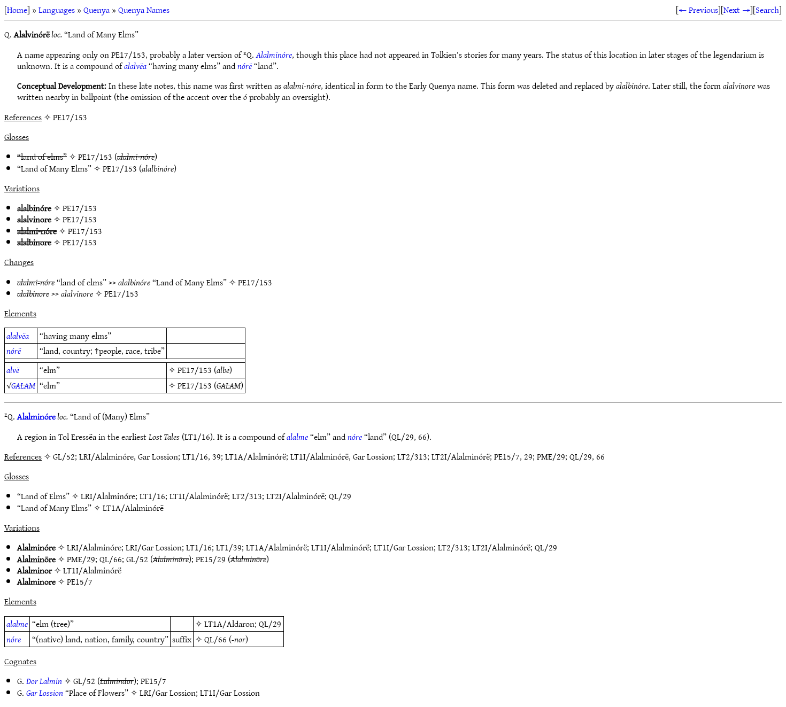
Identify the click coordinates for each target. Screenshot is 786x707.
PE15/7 (80, 581)
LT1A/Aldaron (229, 623)
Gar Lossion (44, 692)
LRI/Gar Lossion (154, 547)
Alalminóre (274, 54)
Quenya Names (143, 9)
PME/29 (81, 558)
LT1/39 (229, 547)
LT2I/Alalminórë (295, 495)
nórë (244, 65)
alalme (297, 436)
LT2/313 (247, 495)
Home (17, 9)
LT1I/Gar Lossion (404, 547)
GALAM (23, 385)
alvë (12, 369)
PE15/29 (211, 558)
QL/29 (340, 495)
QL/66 (110, 558)
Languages (56, 9)
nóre (355, 436)
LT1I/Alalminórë (198, 495)
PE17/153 (95, 156)
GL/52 (137, 558)
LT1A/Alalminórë (133, 507)
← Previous (698, 9)
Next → (736, 9)
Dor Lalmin (44, 680)
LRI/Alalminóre (108, 495)
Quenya (96, 9)
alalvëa (135, 65)
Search (767, 9)
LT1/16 (152, 495)
